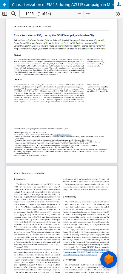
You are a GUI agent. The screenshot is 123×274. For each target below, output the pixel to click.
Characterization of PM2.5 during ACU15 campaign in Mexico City (67, 4)
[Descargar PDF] (118, 4)
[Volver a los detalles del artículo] (4, 4)
